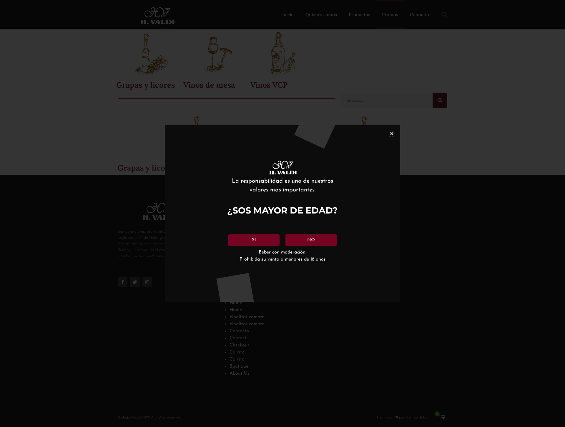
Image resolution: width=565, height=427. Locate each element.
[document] (282, 213)
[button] (391, 133)
